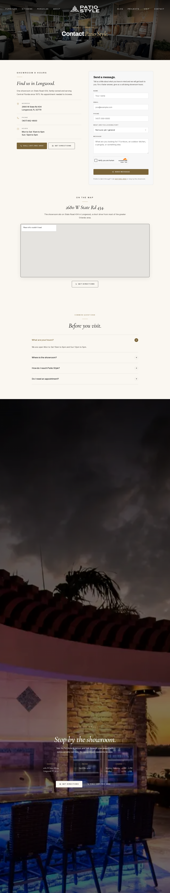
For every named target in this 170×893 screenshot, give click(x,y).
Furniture (11, 9)
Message (97, 136)
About (56, 9)
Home (79, 40)
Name (95, 91)
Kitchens (27, 9)
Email (95, 102)
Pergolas (43, 9)
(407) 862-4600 (29, 121)
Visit (147, 9)
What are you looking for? (106, 125)
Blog (120, 9)
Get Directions (63, 146)
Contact (159, 9)
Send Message (122, 172)
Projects (133, 9)
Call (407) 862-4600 (33, 146)
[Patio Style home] (85, 9)
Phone (96, 113)
